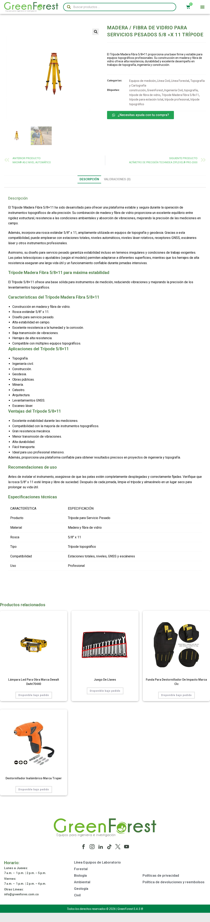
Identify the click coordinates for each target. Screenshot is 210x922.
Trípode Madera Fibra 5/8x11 (180, 95)
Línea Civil (163, 80)
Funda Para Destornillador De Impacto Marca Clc (176, 682)
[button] (202, 7)
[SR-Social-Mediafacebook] (83, 846)
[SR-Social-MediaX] (117, 846)
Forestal (81, 869)
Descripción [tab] (89, 179)
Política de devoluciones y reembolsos (173, 882)
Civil (77, 895)
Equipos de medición (142, 80)
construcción (137, 90)
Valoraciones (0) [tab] (117, 179)
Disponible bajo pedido (33, 695)
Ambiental (82, 882)
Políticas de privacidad (161, 875)
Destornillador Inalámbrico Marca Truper (34, 778)
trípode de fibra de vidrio (144, 95)
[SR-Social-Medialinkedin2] (100, 846)
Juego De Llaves (105, 679)
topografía (191, 90)
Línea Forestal (180, 80)
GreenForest (155, 90)
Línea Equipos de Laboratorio (97, 862)
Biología (80, 875)
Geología (81, 889)
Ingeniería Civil (173, 90)
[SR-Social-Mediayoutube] (126, 846)
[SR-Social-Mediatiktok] (109, 846)
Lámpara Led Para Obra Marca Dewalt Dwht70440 (33, 682)
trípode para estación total (146, 99)
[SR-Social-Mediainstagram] (92, 846)
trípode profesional (176, 99)
